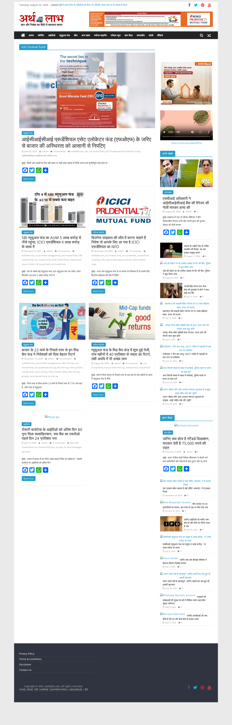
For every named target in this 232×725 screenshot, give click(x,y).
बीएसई (30, 689)
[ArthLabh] (23, 35)
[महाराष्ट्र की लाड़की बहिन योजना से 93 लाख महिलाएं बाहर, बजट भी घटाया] (185, 303)
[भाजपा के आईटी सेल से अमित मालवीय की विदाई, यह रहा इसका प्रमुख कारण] (171, 244)
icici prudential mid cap (45, 367)
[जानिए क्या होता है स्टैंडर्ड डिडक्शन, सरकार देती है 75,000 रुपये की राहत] (186, 425)
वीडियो (160, 35)
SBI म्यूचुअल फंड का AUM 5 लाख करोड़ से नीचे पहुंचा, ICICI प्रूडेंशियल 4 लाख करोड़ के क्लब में (51, 242)
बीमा (75, 35)
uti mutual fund (58, 264)
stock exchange (74, 447)
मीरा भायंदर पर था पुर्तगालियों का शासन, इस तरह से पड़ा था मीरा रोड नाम (186, 505)
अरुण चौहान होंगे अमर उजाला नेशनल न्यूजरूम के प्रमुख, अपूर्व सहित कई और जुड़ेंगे (183, 398)
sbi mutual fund (42, 264)
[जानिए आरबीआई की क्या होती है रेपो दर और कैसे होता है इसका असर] (172, 614)
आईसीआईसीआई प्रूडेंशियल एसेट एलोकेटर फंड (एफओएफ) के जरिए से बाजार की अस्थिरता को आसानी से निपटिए (86, 142)
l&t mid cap (63, 367)
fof (86, 151)
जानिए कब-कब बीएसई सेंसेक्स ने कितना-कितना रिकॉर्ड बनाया (185, 561)
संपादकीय (141, 35)
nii (57, 447)
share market (40, 371)
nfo (102, 259)
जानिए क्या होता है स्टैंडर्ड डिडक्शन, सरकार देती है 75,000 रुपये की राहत (186, 443)
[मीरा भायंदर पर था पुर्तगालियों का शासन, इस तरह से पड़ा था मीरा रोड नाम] (175, 502)
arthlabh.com (77, 151)
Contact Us (25, 670)
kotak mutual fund (59, 259)
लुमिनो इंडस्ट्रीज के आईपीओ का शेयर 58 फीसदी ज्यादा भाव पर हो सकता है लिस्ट (93, 4)
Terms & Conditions (30, 659)
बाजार (31, 35)
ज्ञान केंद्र (129, 35)
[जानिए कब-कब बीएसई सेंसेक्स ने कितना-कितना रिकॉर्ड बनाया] (169, 558)
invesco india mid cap (114, 367)
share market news (58, 371)
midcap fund (131, 367)
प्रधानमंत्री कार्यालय (58, 689)
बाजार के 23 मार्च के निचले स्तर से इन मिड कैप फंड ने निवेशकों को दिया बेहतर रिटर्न (50, 352)
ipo (52, 447)
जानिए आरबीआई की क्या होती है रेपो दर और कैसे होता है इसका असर (185, 617)
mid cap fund (76, 367)
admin (45, 151)
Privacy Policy (26, 653)
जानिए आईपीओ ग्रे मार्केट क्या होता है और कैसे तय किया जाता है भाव (197, 523)
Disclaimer (25, 664)
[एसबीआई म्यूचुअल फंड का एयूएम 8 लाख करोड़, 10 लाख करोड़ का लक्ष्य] (185, 536)
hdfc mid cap (67, 363)
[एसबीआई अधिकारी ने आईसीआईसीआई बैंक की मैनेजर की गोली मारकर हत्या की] (186, 161)
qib (60, 447)
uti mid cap (53, 376)
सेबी (36, 689)
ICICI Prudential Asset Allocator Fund (123, 151)
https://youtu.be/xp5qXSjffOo (186, 142)
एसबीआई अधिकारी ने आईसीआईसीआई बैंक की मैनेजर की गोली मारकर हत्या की (186, 203)
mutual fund (27, 371)
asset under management (48, 255)
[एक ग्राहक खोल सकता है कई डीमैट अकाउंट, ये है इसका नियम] (185, 481)
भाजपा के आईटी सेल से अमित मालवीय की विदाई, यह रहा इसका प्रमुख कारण (196, 249)
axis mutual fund (69, 255)
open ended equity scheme (118, 259)
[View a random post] (209, 35)
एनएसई (22, 689)
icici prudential (129, 255)
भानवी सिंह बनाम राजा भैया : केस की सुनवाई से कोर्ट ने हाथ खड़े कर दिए (196, 289)
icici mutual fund (96, 151)
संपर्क (151, 35)
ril (64, 447)
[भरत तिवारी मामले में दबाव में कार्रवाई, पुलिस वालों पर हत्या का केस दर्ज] (185, 367)
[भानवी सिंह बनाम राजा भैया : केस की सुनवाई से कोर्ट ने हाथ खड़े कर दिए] (171, 284)
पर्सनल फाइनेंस (100, 35)
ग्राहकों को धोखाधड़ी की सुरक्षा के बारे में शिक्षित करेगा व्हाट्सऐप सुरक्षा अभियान (184, 600)
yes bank (26, 451)
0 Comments (59, 151)
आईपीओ (51, 35)
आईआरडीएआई (75, 689)
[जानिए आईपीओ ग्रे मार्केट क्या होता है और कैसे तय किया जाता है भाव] (171, 518)
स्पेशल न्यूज (116, 35)
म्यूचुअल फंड (64, 35)
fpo (71, 442)
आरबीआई (44, 689)
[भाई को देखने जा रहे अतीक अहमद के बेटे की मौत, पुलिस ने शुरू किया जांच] (185, 263)
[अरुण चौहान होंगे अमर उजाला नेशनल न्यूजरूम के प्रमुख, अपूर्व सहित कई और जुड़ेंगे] (185, 389)
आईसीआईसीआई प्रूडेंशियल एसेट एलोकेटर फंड (39, 155)
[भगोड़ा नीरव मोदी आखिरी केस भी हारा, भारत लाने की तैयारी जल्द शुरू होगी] (185, 325)
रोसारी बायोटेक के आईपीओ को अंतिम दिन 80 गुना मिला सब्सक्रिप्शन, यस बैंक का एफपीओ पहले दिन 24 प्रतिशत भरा (52, 434)
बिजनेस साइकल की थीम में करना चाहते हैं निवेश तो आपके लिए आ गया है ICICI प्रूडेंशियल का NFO (118, 242)
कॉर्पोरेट (41, 35)
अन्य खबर (86, 35)
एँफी (86, 689)
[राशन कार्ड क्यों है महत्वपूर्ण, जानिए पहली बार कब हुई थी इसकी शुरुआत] (185, 573)
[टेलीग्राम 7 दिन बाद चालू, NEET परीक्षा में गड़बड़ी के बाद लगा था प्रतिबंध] (185, 346)
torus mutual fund (38, 376)
